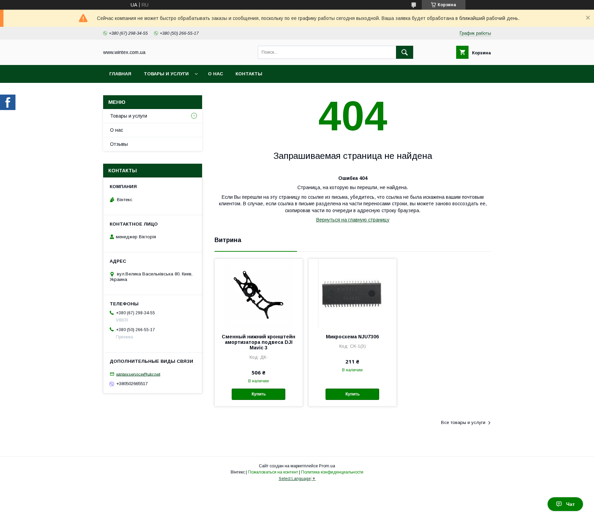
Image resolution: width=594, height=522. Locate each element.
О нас (215, 73)
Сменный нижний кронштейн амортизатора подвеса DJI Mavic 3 (258, 342)
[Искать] (404, 52)
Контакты (248, 73)
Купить (259, 394)
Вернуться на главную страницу (352, 219)
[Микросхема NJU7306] (352, 293)
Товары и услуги (166, 73)
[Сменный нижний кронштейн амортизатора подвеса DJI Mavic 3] (258, 293)
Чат (570, 504)
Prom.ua (327, 466)
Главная (120, 73)
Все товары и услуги (463, 422)
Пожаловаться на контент (273, 472)
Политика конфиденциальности (332, 472)
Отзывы (119, 144)
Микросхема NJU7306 (352, 336)
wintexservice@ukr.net (138, 374)
